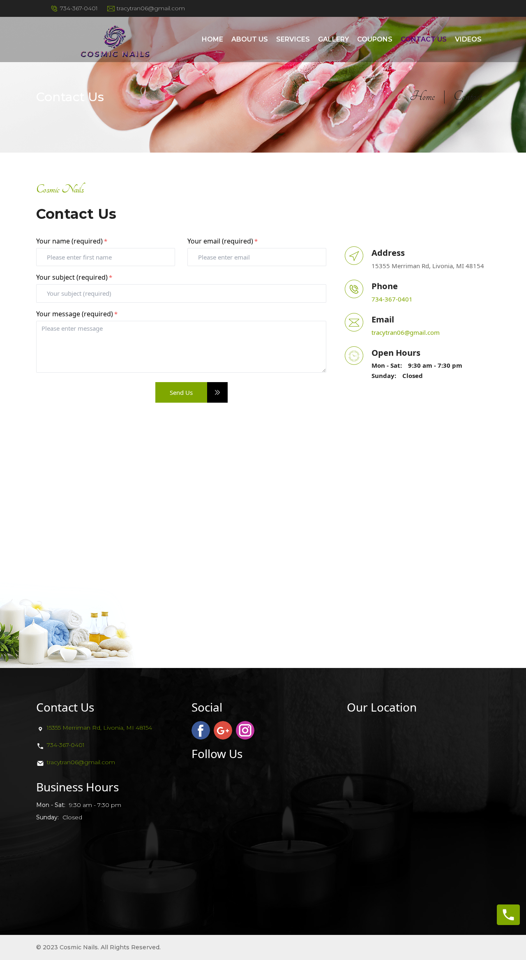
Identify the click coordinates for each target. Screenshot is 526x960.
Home (212, 39)
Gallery (333, 39)
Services (293, 39)
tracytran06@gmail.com (405, 332)
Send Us (181, 392)
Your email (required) (222, 241)
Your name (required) (71, 241)
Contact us (424, 39)
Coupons (374, 39)
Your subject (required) (74, 277)
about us (249, 39)
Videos (468, 39)
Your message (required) (77, 313)
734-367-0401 (66, 745)
